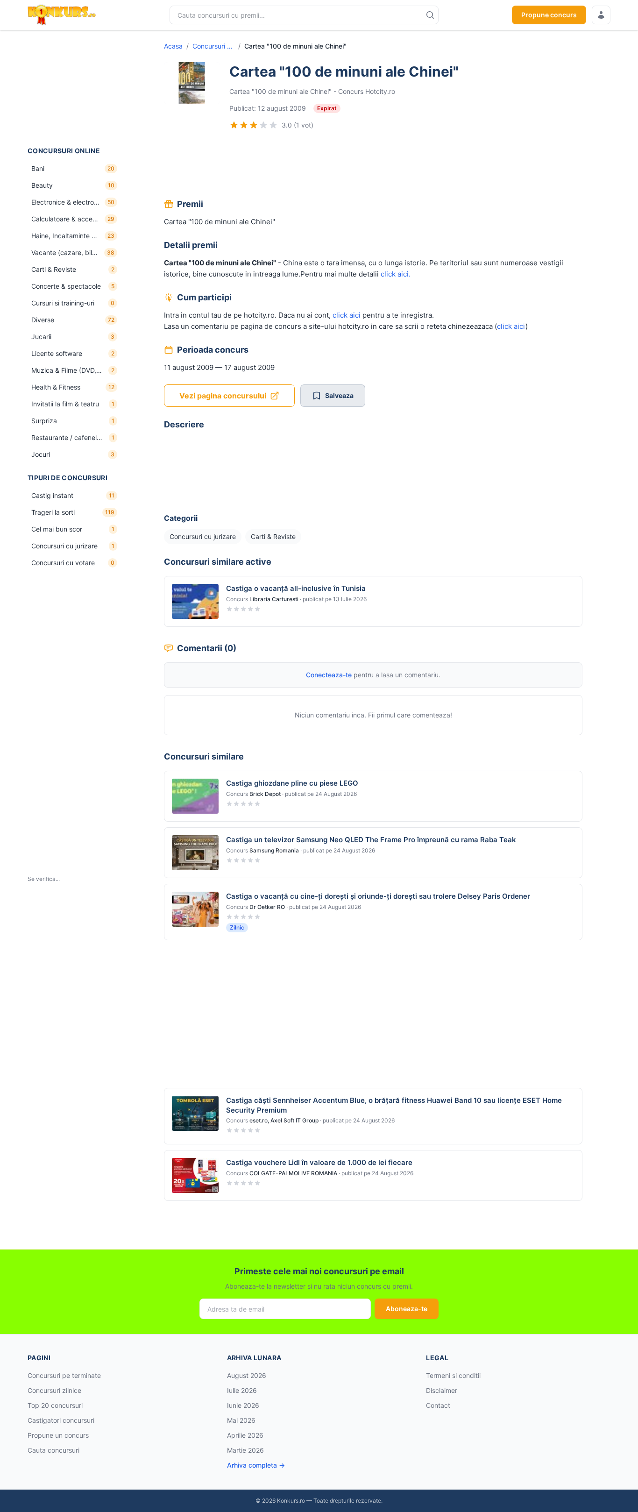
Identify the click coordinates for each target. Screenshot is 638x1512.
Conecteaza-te (329, 675)
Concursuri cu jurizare (213, 46)
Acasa (173, 46)
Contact (438, 1405)
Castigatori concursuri (61, 1420)
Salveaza (339, 395)
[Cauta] (430, 15)
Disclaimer (441, 1390)
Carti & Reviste (273, 536)
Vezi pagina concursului (222, 395)
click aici (347, 315)
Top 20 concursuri (55, 1405)
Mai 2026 (241, 1420)
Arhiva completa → (256, 1465)
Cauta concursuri (53, 1450)
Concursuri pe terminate (64, 1375)
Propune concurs (549, 15)
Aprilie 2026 (245, 1435)
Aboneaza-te (406, 1309)
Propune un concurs (58, 1435)
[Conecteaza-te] (601, 15)
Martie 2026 (245, 1450)
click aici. (396, 274)
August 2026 (246, 1375)
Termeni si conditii (453, 1375)
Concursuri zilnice (54, 1390)
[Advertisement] (74, 88)
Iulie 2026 (242, 1390)
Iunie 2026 (243, 1405)
